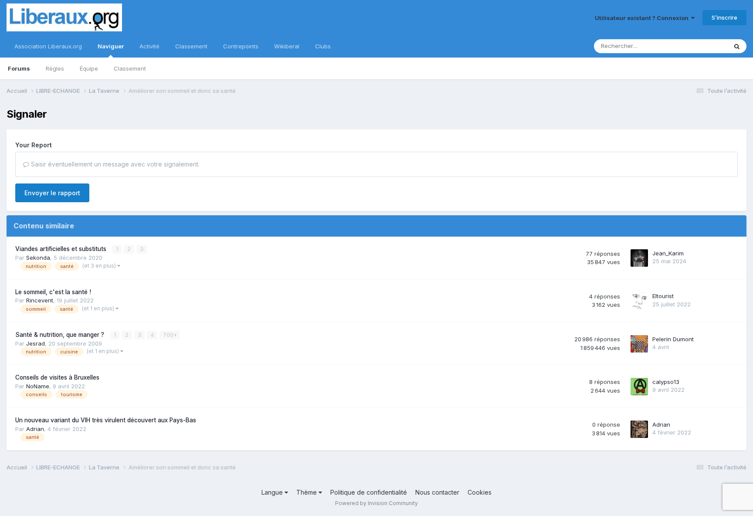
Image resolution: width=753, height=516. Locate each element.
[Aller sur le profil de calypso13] (639, 386)
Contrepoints (240, 46)
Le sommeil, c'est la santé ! (53, 292)
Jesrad (35, 343)
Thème (307, 492)
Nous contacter (437, 492)
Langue (273, 492)
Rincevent (39, 300)
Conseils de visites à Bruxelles (57, 377)
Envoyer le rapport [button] (52, 193)
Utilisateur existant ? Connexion (643, 17)
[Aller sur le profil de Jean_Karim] (639, 258)
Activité (149, 46)
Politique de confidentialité (368, 492)
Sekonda (38, 257)
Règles (55, 68)
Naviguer (111, 46)
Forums (19, 68)
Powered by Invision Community (376, 503)
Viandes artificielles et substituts (61, 248)
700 (169, 335)
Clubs (323, 46)
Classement (130, 68)
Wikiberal (286, 46)
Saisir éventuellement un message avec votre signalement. (114, 164)
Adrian (35, 428)
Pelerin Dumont (673, 339)
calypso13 (665, 381)
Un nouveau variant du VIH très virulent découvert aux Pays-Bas (105, 420)
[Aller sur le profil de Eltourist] (639, 300)
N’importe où (699, 46)
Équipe (89, 68)
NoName (37, 386)
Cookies (480, 492)
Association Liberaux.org (48, 46)
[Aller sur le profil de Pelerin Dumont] (639, 344)
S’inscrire (724, 17)
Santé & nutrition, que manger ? (60, 334)
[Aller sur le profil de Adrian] (639, 429)
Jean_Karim (668, 253)
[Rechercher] (736, 46)
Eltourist (663, 295)
